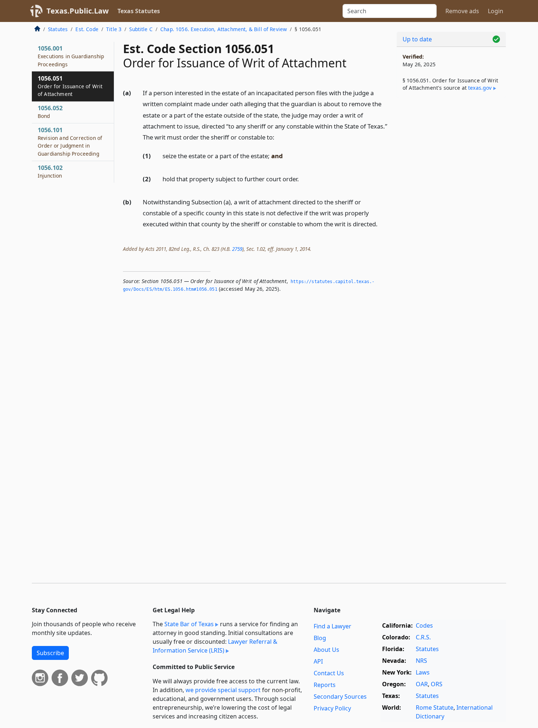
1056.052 (50, 111)
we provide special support (223, 690)
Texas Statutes (138, 11)
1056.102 (50, 171)
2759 (237, 248)
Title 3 (114, 29)
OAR (422, 684)
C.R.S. (423, 637)
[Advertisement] (451, 218)
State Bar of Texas (189, 624)
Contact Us (329, 673)
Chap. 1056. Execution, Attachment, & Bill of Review (223, 29)
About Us (326, 650)
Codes (424, 625)
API (318, 661)
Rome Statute (434, 707)
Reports (325, 685)
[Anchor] (278, 137)
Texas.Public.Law (77, 11)
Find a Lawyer (332, 626)
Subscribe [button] (50, 653)
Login (495, 11)
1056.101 (70, 141)
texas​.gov (480, 87)
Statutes (58, 29)
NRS (421, 661)
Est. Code (86, 29)
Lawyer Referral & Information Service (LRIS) (215, 646)
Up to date (417, 39)
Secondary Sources (340, 696)
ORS (436, 684)
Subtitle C (141, 29)
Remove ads (462, 11)
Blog (320, 638)
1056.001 (71, 56)
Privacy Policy (332, 708)
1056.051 (70, 86)
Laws (423, 672)
